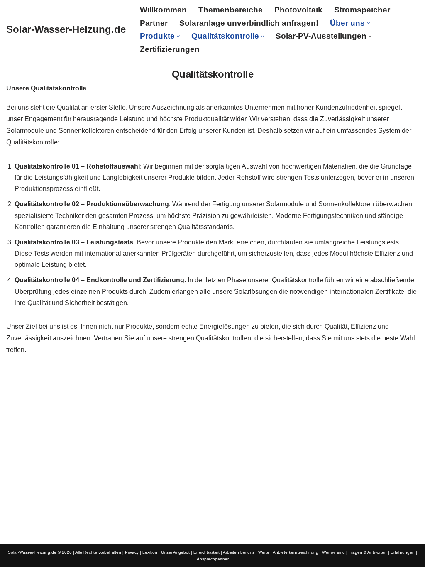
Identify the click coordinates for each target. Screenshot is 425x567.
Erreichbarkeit (206, 552)
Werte (263, 552)
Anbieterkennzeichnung (295, 552)
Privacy (132, 552)
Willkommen (163, 9)
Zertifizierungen (170, 49)
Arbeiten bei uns (238, 552)
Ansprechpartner (213, 559)
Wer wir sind (333, 552)
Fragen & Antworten (368, 552)
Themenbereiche (230, 9)
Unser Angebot (175, 552)
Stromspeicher (362, 9)
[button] (368, 23)
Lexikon (149, 552)
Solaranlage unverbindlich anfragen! (248, 23)
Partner (154, 23)
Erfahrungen (403, 552)
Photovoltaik (298, 9)
